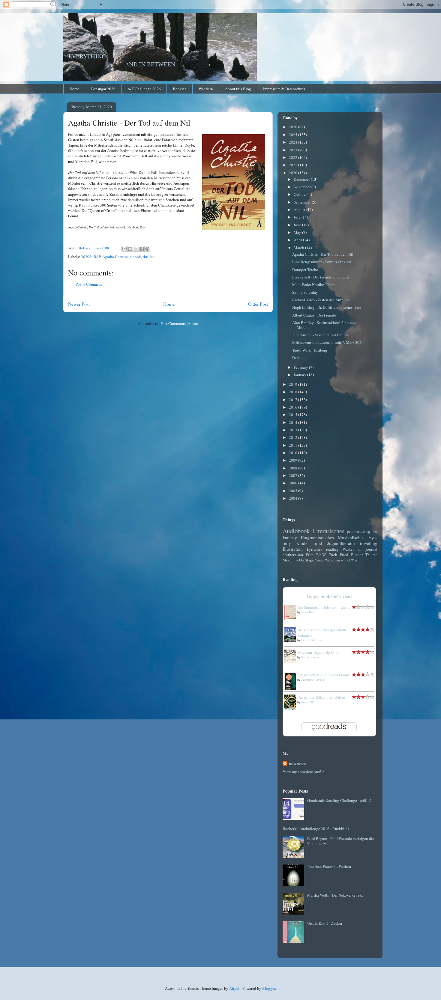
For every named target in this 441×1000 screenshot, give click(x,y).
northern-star (293, 554)
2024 (293, 142)
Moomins (290, 560)
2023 (293, 150)
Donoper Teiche (305, 269)
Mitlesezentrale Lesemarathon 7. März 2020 (328, 342)
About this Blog (238, 88)
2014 (293, 422)
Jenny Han (307, 612)
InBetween (297, 763)
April (298, 240)
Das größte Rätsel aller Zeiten (321, 697)
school (345, 560)
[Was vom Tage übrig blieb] (291, 661)
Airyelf (235, 988)
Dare (296, 357)
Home (74, 88)
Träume (371, 554)
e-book (135, 256)
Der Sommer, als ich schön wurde (323, 607)
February (301, 367)
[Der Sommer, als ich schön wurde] (291, 618)
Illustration (293, 549)
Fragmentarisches (317, 537)
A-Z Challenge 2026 (144, 88)
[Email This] (125, 249)
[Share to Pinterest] (147, 249)
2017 (293, 399)
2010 (293, 452)
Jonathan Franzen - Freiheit (329, 866)
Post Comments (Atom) (179, 323)
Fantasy (290, 537)
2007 (293, 475)
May (298, 232)
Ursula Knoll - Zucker (324, 923)
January (300, 374)
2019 (293, 384)
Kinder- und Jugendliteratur (325, 543)
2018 (293, 391)
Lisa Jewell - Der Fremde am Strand (320, 277)
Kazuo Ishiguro (310, 657)
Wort (354, 560)
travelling (368, 543)
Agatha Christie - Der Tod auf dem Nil (322, 254)
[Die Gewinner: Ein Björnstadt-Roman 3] (291, 640)
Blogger (268, 988)
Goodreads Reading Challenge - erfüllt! (339, 800)
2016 (293, 407)
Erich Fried (338, 554)
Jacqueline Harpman (313, 679)
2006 (293, 483)
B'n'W (321, 554)
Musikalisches (351, 537)
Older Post (258, 304)
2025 (293, 134)
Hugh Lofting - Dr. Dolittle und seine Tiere (326, 307)
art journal (367, 549)
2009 (293, 460)
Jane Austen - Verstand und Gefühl (320, 335)
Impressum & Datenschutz (284, 88)
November (302, 186)
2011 (293, 445)
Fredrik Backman (311, 640)
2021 (293, 165)
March (299, 247)
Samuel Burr (308, 702)
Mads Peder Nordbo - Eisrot (314, 284)
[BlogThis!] (130, 249)
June (298, 225)
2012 (293, 437)
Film (310, 554)
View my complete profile (303, 771)
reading (332, 549)
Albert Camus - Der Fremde (314, 315)
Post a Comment (89, 284)
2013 (293, 430)
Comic (319, 560)
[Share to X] (136, 249)
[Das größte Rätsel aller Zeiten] (291, 708)
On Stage (306, 560)
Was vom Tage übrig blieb (318, 652)
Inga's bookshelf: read (329, 596)
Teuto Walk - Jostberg (309, 350)
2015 (293, 414)
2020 (293, 172)
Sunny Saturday (305, 292)
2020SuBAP (90, 256)
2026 (293, 126)
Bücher (357, 554)
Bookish (180, 88)
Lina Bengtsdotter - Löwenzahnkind (321, 261)
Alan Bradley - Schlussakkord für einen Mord (324, 325)
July (298, 217)
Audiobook (296, 531)
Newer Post (79, 304)
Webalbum (332, 560)
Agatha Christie (115, 256)
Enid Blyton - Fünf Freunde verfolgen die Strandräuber (340, 841)
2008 (293, 468)
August (300, 209)
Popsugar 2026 (103, 88)
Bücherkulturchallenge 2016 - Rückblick (316, 828)
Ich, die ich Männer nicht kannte (323, 674)
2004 (293, 498)
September (303, 202)
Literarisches (328, 531)
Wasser (348, 549)
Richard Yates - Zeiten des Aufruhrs (321, 299)
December (302, 179)
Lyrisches (314, 549)
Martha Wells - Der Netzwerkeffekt (335, 895)
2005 (293, 490)
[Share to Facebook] (142, 249)
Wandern (206, 88)
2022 (293, 157)
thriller (148, 256)
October (301, 194)
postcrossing (358, 531)
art (375, 531)
